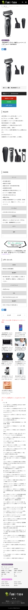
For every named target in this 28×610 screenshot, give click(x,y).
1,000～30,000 (4, 581)
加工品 (15, 576)
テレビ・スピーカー (5, 568)
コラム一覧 (5, 402)
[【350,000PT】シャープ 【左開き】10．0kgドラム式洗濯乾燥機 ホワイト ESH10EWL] (20, 315)
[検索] (22, 2)
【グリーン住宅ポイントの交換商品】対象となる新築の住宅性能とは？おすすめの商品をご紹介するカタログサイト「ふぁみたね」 (14, 463)
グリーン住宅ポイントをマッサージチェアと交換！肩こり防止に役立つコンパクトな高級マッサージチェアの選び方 (14, 504)
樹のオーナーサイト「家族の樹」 (18, 602)
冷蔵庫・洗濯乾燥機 (18, 570)
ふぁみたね (4, 254)
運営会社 (7, 601)
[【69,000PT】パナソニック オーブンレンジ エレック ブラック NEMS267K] (7, 315)
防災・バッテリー (17, 572)
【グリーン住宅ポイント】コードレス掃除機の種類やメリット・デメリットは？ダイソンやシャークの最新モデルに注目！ (14, 537)
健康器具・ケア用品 (5, 40)
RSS (15, 598)
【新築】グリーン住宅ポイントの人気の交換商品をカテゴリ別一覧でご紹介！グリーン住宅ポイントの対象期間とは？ (14, 458)
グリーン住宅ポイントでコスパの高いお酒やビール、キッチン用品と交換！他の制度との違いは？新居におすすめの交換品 (14, 532)
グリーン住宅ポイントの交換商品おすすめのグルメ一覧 (14, 408)
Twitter (12, 598)
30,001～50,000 (17, 581)
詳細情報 (9, 101)
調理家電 (16, 568)
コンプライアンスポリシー (15, 601)
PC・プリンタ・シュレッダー (7, 567)
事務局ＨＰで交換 (9, 98)
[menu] (26, 2)
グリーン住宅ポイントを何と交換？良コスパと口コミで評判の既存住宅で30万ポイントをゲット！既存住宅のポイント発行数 (14, 476)
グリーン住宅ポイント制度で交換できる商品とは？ (13, 558)
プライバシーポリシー (6, 602)
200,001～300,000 (5, 585)
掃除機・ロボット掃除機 (6, 570)
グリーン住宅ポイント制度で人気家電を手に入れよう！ (14, 548)
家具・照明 (3, 574)
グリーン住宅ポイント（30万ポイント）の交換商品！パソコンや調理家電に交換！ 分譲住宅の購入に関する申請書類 (14, 491)
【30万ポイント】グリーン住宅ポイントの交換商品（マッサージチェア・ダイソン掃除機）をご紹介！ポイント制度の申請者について (14, 485)
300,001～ (16, 585)
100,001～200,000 (18, 583)
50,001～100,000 (5, 583)
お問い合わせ (9, 105)
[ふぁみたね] (9, 2)
